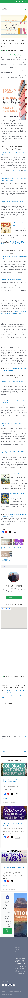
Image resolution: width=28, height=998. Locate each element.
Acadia (10, 313)
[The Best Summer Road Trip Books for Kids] (6, 542)
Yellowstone (15, 311)
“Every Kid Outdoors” (13, 130)
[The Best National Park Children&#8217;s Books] (18, 542)
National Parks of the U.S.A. (17, 473)
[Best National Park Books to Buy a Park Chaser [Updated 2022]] (6, 554)
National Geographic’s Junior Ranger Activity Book (13, 381)
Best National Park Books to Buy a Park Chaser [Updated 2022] (6, 559)
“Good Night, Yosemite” (15, 170)
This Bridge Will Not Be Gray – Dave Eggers (12, 279)
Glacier (14, 313)
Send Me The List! (7, 931)
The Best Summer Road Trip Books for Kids (5, 548)
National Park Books (8, 676)
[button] (26, 9)
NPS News (22, 55)
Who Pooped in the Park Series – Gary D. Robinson (14, 297)
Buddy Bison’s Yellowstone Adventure (10, 201)
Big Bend (20, 313)
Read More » (5, 798)
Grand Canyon (22, 311)
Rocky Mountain (4, 313)
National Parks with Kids (19, 676)
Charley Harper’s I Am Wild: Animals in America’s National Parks (19, 224)
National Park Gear (9, 55)
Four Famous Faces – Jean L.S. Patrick (11, 344)
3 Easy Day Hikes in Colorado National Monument (13, 780)
